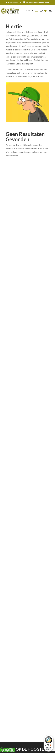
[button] (28, 10)
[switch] (48, 748)
